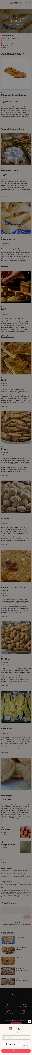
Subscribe (16, 1051)
